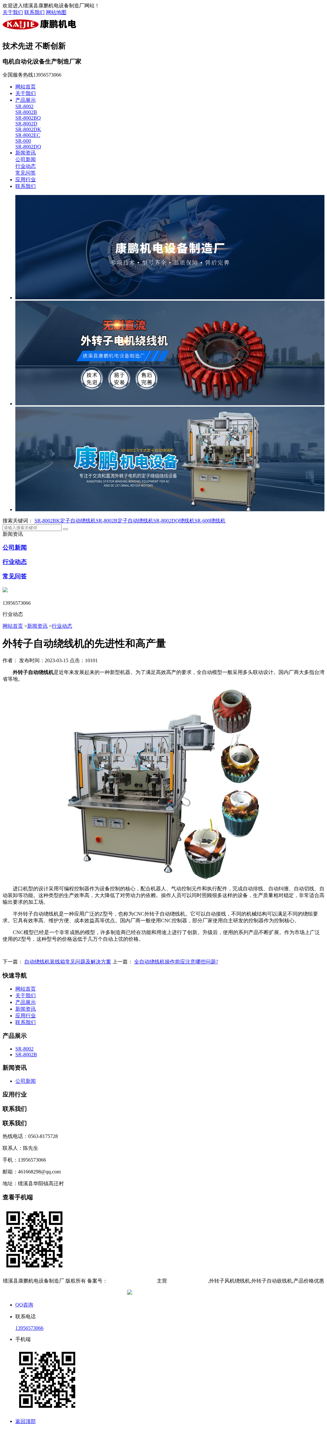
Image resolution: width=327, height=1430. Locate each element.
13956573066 (29, 1328)
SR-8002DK (28, 129)
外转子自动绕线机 (187, 1281)
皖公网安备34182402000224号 (166, 1293)
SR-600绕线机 (209, 520)
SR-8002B (26, 112)
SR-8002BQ (28, 118)
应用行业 (25, 179)
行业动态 (25, 166)
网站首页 (25, 86)
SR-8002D (26, 123)
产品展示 (25, 100)
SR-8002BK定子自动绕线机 (65, 520)
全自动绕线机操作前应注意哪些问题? (176, 961)
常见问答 (25, 173)
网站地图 (56, 12)
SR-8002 (24, 106)
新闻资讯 (25, 152)
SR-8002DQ (28, 146)
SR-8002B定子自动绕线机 (124, 520)
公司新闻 (25, 159)
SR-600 (23, 141)
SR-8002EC (27, 135)
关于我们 (13, 12)
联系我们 (34, 12)
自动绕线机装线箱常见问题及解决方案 (67, 961)
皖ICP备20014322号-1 (132, 1281)
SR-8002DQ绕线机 (173, 520)
